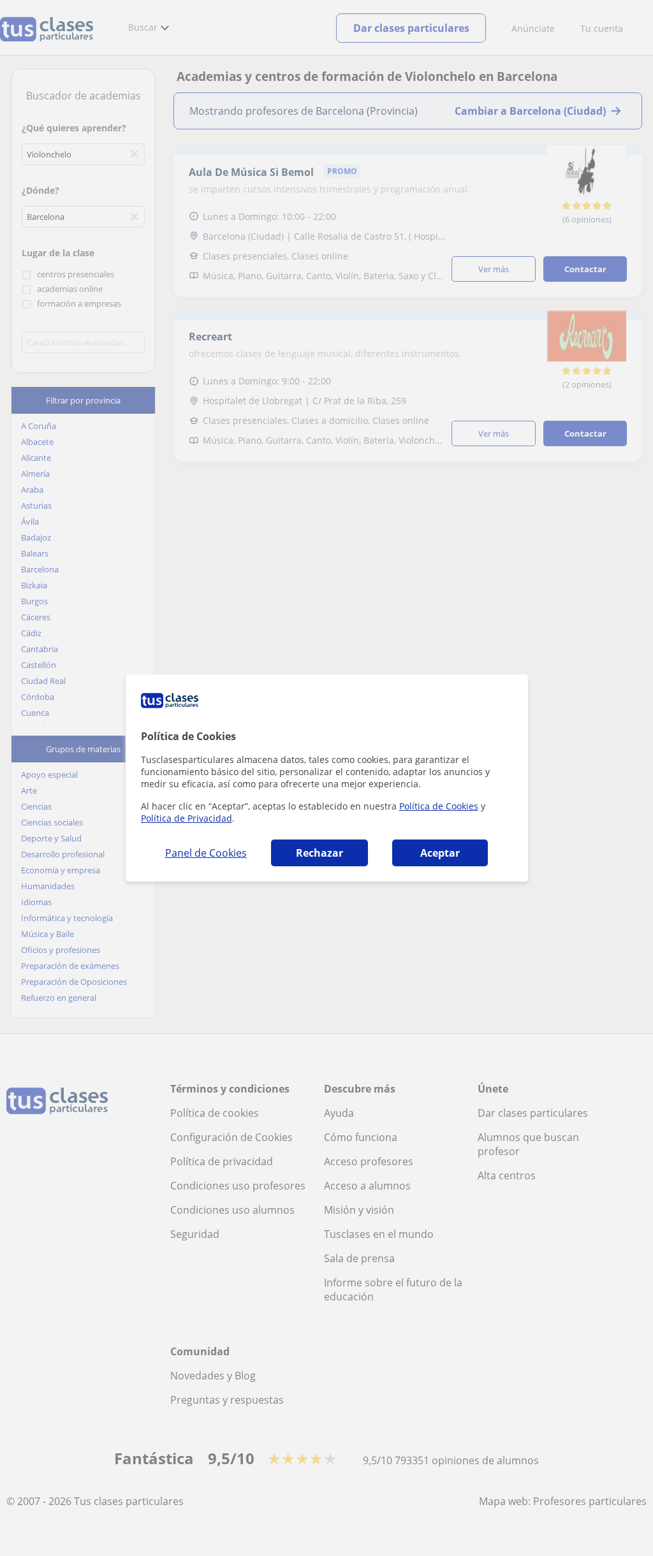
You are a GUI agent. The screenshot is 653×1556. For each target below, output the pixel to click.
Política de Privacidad (186, 818)
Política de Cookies (438, 806)
